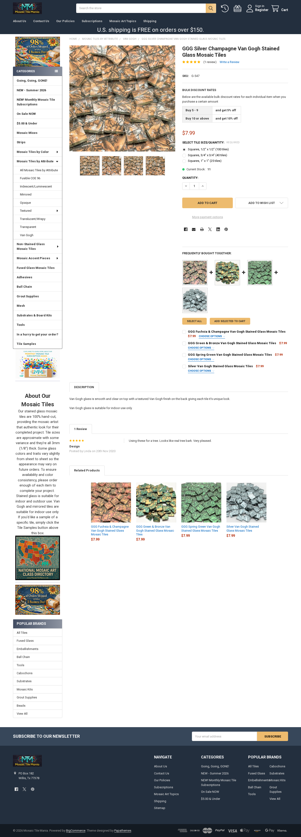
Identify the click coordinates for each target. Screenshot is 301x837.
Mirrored (26, 194)
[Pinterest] (226, 229)
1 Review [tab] (80, 429)
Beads (21, 705)
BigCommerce (75, 830)
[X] (209, 229)
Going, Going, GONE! (32, 80)
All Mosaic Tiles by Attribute (39, 170)
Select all (194, 321)
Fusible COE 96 (30, 178)
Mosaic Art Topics (122, 21)
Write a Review (229, 62)
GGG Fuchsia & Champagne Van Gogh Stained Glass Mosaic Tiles (236, 331)
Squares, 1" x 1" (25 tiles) (205, 161)
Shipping (149, 21)
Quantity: (190, 177)
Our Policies (65, 21)
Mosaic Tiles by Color (33, 152)
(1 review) (210, 62)
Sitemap (159, 808)
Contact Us (41, 21)
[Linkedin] (218, 229)
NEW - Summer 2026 (31, 90)
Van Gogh (26, 235)
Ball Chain (24, 286)
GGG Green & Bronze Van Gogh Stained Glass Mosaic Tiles (232, 343)
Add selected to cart (229, 321)
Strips (21, 142)
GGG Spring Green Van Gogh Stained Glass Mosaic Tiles (230, 354)
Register (262, 10)
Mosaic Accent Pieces (33, 258)
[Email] (193, 229)
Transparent (28, 227)
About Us (19, 21)
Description (84, 387)
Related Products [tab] (87, 470)
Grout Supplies (28, 296)
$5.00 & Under (27, 123)
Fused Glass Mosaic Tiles (36, 268)
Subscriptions (92, 21)
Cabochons (24, 673)
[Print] (201, 229)
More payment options (207, 217)
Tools (21, 325)
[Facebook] (185, 229)
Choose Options (211, 336)
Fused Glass (25, 640)
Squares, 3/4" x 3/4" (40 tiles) (207, 155)
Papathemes (122, 830)
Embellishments (27, 649)
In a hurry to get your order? (37, 334)
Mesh (21, 305)
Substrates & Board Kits (34, 315)
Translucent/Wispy (32, 219)
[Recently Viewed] (226, 8)
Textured (26, 210)
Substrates (24, 681)
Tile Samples (26, 344)
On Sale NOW (26, 114)
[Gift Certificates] (238, 8)
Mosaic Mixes (27, 133)
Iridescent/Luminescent (36, 186)
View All (22, 713)
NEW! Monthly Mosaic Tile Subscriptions (36, 102)
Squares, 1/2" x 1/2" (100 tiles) (208, 149)
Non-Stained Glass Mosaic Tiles (31, 246)
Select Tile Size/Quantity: (211, 142)
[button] (37, 364)
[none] (122, 98)
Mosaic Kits (25, 689)
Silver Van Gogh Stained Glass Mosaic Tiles (220, 366)
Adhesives (24, 277)
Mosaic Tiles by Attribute (35, 161)
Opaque (25, 202)
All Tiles (22, 632)
